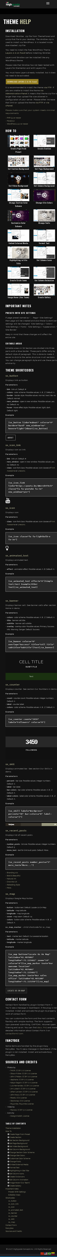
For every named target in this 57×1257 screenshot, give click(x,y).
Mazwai (13, 1110)
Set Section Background (18, 168)
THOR (12, 1070)
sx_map (11, 1222)
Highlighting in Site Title (19, 1171)
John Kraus (14, 1095)
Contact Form (11, 1225)
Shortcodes (10, 1198)
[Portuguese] (49, 1253)
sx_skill (11, 1219)
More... (9, 888)
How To (8, 1131)
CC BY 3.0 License (25, 1110)
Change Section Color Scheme (21, 1152)
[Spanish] (53, 1253)
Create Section (44, 148)
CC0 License (22, 1098)
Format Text (44, 243)
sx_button (12, 1201)
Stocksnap (14, 1101)
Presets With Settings (17, 1192)
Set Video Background (18, 185)
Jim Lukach (15, 1089)
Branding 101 (12, 873)
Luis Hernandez (16, 1086)
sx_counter (12, 1216)
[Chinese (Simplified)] (42, 1253)
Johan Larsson (16, 1092)
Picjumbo (14, 1104)
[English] (46, 1253)
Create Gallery (44, 297)
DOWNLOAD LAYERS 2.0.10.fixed (22, 81)
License (26, 1116)
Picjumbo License (26, 1104)
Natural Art (11, 879)
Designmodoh (16, 1116)
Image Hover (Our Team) (18, 297)
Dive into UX (12, 882)
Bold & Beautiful (13, 876)
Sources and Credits (14, 1231)
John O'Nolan (15, 1077)
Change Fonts (44, 223)
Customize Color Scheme (19, 1158)
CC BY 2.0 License (23, 1070)
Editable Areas (14, 1195)
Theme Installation (13, 1128)
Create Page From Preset (19, 1134)
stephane (14, 1080)
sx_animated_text (15, 1210)
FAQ (45, 1028)
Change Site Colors (44, 202)
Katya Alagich (16, 1083)
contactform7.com (14, 1034)
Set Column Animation (44, 280)
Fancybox (10, 1228)
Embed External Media (18, 243)
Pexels (13, 1098)
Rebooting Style (13, 885)
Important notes (12, 1189)
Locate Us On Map (16, 990)
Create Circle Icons (18, 280)
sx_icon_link (13, 1204)
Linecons (21, 471)
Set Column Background (44, 185)
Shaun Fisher (15, 1073)
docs (39, 1028)
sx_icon (11, 1207)
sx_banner (12, 1213)
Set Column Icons (44, 260)
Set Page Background (44, 168)
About (11, 437)
